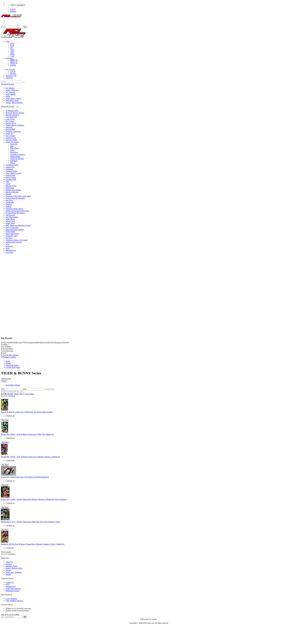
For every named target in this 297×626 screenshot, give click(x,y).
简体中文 (14, 63)
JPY (11, 48)
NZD (12, 50)
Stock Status (29, 394)
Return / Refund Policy (14, 568)
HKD (12, 54)
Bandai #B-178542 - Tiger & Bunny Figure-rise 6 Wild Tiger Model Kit (27, 434)
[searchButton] (24, 82)
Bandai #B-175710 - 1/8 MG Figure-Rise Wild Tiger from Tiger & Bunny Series (30, 522)
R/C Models (10, 88)
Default (10, 394)
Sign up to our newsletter (10, 615)
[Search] (24, 392)
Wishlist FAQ (11, 587)
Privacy (8, 570)
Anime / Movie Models (14, 103)
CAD (12, 56)
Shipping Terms (11, 566)
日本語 (13, 65)
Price (22, 394)
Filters (4, 381)
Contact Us (10, 582)
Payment (9, 564)
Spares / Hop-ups (12, 90)
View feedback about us (14, 601)
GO (25, 27)
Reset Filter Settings (13, 385)
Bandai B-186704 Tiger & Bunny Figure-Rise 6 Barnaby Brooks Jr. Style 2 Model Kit (32, 544)
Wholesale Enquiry (13, 591)
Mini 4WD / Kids (12, 101)
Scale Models (10, 94)
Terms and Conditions (14, 572)
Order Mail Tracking (13, 589)
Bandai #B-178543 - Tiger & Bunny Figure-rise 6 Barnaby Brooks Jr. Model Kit (30, 457)
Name (16, 394)
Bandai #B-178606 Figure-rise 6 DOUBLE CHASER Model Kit (25, 477)
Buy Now (5, 420)
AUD (12, 44)
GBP (12, 52)
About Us (9, 562)
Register (13, 11)
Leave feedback (11, 599)
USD (7, 41)
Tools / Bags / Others (13, 98)
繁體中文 (14, 60)
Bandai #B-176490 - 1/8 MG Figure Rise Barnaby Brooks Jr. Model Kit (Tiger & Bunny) (34, 499)
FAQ (7, 584)
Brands (8, 574)
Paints (8, 96)
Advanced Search (7, 84)
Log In (12, 9)
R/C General (10, 92)
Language (9, 58)
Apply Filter (49, 389)
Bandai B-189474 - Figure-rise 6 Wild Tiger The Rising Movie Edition (27, 412)
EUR (12, 46)
